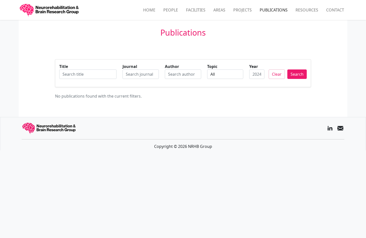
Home (149, 10)
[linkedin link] (330, 128)
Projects (242, 10)
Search (297, 74)
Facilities (195, 10)
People (170, 10)
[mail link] (340, 128)
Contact (335, 10)
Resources (307, 10)
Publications (274, 10)
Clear (277, 74)
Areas (219, 10)
